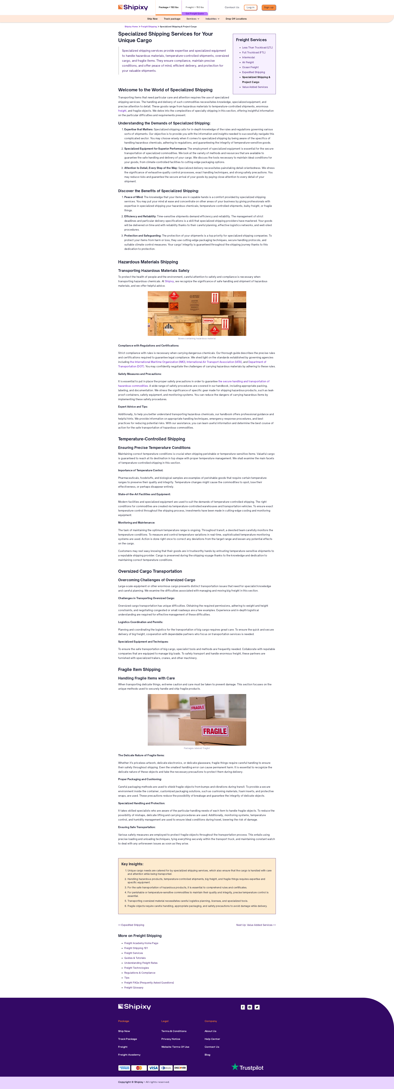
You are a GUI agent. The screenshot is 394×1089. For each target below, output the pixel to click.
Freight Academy (129, 1055)
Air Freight (248, 62)
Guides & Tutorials (135, 958)
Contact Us (232, 7)
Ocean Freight (250, 67)
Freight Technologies (136, 967)
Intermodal (248, 57)
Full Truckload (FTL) (253, 52)
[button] (193, 18)
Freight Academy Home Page (141, 943)
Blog (207, 1055)
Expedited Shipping (253, 72)
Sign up (268, 7)
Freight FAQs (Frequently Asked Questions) (149, 982)
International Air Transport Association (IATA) (214, 361)
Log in (250, 7)
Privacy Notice (170, 1039)
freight (122, 110)
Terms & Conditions (173, 1031)
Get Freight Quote (195, 13)
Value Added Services (255, 87)
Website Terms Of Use (175, 1047)
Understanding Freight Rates (141, 962)
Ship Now (124, 1031)
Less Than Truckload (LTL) (257, 47)
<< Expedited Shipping (131, 925)
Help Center (212, 1039)
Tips (126, 977)
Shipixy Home (131, 26)
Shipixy (169, 281)
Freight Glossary (133, 987)
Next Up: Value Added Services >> (256, 925)
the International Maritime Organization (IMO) (157, 361)
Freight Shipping (149, 26)
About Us (210, 1031)
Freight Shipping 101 (136, 948)
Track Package (127, 1039)
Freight (123, 1047)
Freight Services (133, 953)
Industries (211, 18)
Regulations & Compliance (139, 972)
